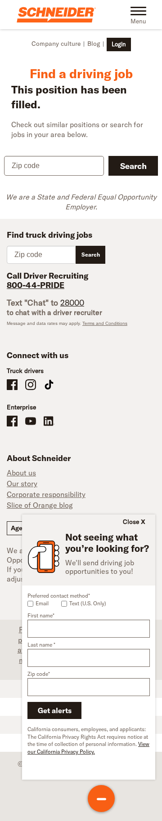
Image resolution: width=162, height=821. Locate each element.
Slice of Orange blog (40, 505)
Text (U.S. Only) (87, 603)
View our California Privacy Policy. (88, 748)
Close (131, 522)
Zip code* (38, 673)
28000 (72, 302)
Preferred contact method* (58, 595)
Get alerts (55, 710)
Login (119, 44)
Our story (22, 483)
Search (133, 166)
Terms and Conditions (104, 323)
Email (42, 603)
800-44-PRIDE (35, 285)
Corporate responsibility (46, 494)
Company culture (56, 44)
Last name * (41, 644)
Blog (93, 44)
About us (21, 472)
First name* (40, 615)
